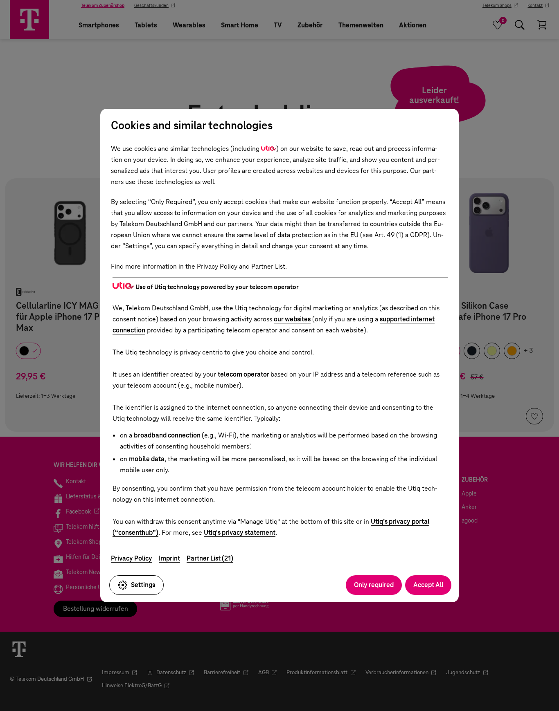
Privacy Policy (131, 558)
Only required (374, 585)
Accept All (428, 585)
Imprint (169, 558)
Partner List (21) (210, 558)
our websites (292, 319)
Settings (143, 585)
